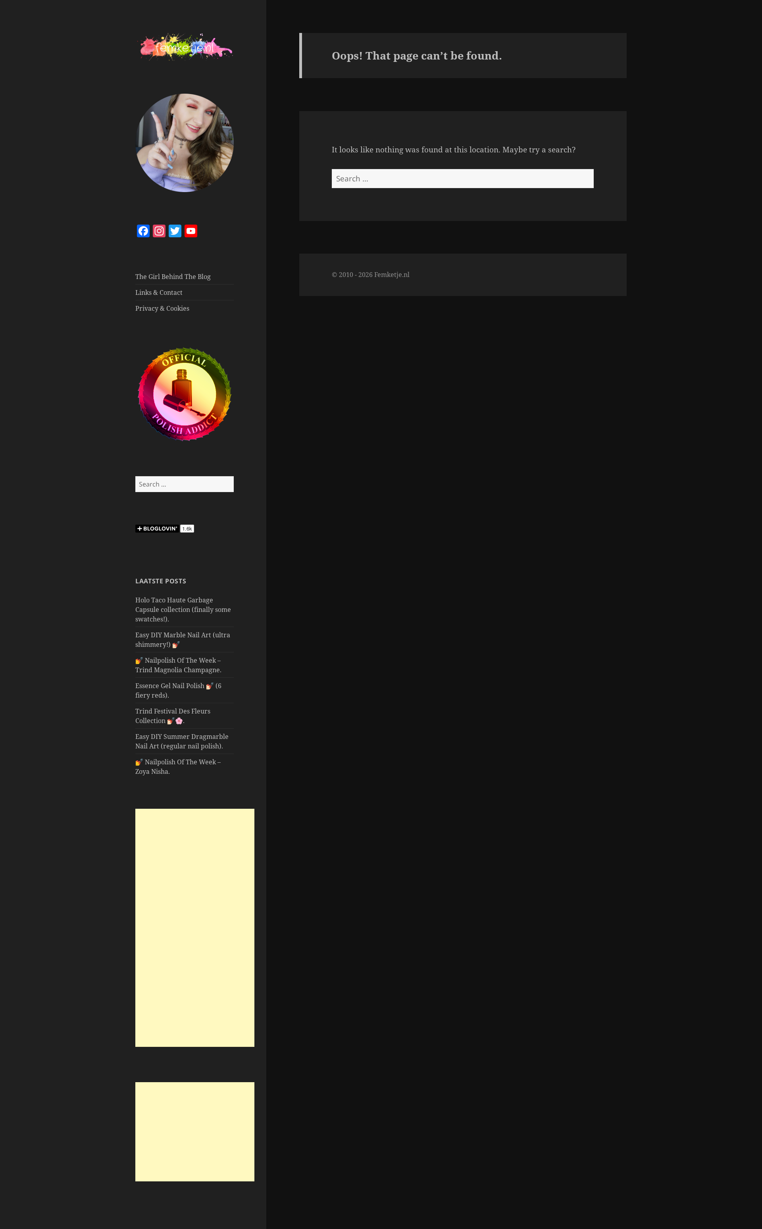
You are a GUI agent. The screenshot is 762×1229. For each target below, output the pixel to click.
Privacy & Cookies (162, 308)
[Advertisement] (194, 928)
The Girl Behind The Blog (173, 276)
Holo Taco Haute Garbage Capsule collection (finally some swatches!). (183, 609)
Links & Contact (159, 292)
